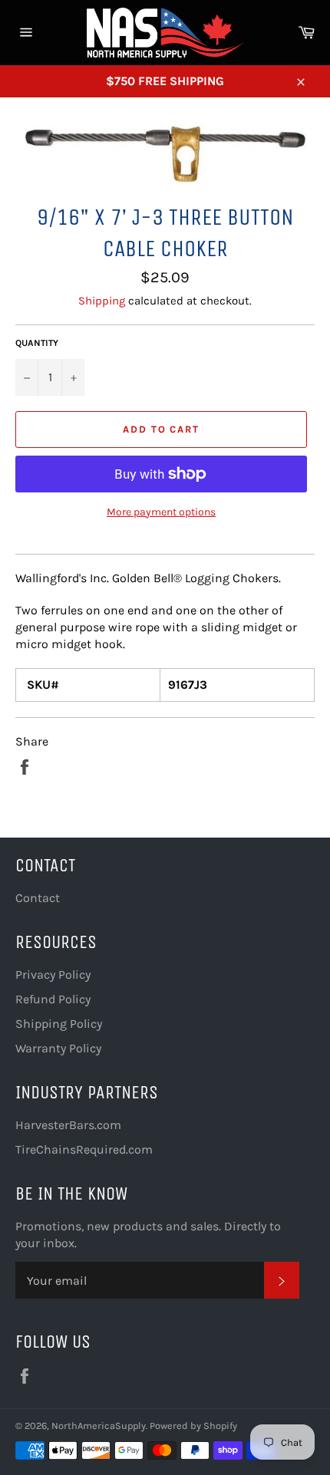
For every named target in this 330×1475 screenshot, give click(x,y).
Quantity (36, 342)
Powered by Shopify (193, 1425)
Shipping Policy (58, 1023)
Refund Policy (53, 999)
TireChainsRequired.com (84, 1149)
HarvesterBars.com (68, 1125)
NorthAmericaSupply (98, 1425)
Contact (37, 898)
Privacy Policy (53, 974)
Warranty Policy (58, 1048)
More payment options (161, 512)
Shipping (101, 301)
